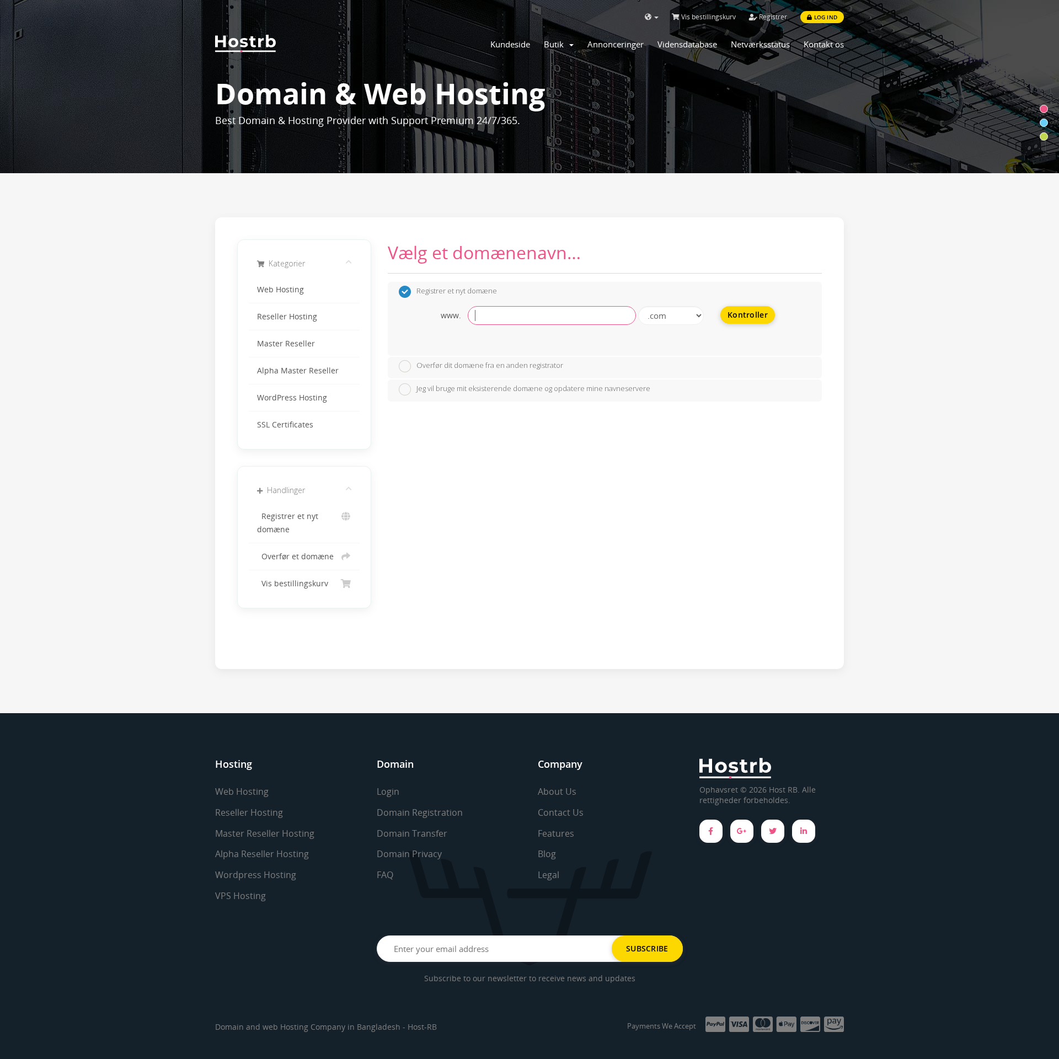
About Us (557, 791)
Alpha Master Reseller (298, 371)
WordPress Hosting (292, 398)
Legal (548, 875)
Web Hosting (280, 290)
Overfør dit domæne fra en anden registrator (489, 366)
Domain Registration (420, 812)
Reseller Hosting (287, 317)
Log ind (824, 17)
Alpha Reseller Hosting (262, 854)
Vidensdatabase (687, 44)
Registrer (772, 17)
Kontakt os (824, 44)
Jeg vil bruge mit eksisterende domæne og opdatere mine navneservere (533, 388)
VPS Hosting (240, 896)
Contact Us (561, 812)
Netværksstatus (760, 44)
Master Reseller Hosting (264, 833)
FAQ (385, 875)
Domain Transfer (412, 833)
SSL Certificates (285, 425)
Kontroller (748, 314)
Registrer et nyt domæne (287, 522)
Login (388, 791)
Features (556, 833)
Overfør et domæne (295, 556)
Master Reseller (286, 344)
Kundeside (510, 44)
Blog (547, 854)
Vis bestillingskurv (708, 17)
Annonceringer (615, 44)
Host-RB (422, 1026)
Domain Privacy (409, 854)
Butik (556, 44)
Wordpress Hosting (255, 875)
